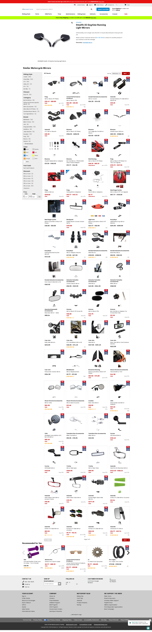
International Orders (28, 611)
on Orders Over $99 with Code (76, 17)
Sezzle (24, 607)
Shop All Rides (125, 620)
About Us (52, 596)
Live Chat (120, 5)
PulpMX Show (108, 603)
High (32, 195)
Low (25, 195)
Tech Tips (80, 598)
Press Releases (54, 600)
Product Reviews (82, 603)
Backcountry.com (71, 624)
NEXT (125, 73)
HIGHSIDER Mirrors (87, 42)
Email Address (49, 581)
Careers (51, 598)
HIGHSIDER (78, 22)
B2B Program (53, 605)
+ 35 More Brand (28, 144)
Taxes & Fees (78, 620)
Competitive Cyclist (85, 624)
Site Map (104, 620)
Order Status (26, 598)
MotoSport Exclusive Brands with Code (76, 1)
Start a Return (26, 603)
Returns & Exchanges (28, 600)
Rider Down (107, 596)
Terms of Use (27, 620)
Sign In (24, 596)
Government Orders (55, 609)
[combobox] (116, 73)
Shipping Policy (67, 620)
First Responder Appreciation (113, 607)
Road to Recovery (109, 598)
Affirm (24, 605)
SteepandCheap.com (100, 624)
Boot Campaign (109, 609)
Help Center (26, 609)
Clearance (26, 188)
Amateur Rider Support (111, 600)
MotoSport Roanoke (55, 611)
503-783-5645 (100, 37)
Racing (79, 605)
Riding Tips (80, 596)
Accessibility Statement (91, 620)
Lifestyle (79, 600)
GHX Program (53, 607)
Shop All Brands (113, 620)
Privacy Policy (37, 620)
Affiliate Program (54, 603)
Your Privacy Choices (53, 620)
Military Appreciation (110, 605)
